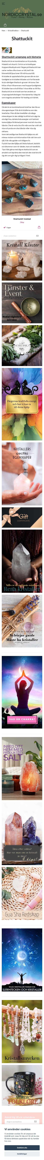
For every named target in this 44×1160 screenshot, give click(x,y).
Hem (3, 31)
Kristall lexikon (13, 31)
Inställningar (22, 1154)
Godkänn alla (22, 1148)
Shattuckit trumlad (22, 219)
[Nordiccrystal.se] (22, 15)
